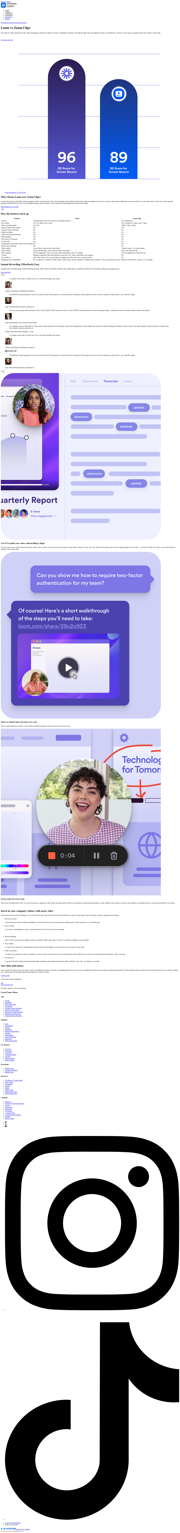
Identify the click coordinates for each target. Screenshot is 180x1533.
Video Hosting (10, 1058)
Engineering (9, 1026)
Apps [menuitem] (7, 11)
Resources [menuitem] (9, 15)
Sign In (3, 23)
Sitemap (7, 1117)
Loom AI (8, 1049)
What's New (9, 1090)
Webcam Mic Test (11, 1092)
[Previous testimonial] (3, 274)
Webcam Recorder (11, 1041)
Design (7, 1028)
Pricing (7, 1001)
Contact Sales (22, 23)
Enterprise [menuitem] (8, 17)
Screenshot (8, 1006)
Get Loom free (6, 272)
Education (8, 1039)
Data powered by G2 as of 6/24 (15, 192)
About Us (8, 1102)
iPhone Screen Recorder (13, 1014)
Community (9, 1084)
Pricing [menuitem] (7, 19)
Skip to (6, 2)
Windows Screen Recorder (14, 1012)
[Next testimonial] (3, 371)
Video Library (9, 1060)
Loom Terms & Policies (13, 1523)
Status (7, 1088)
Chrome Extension (11, 1070)
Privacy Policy (10, 1118)
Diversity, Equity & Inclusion (14, 1103)
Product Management (12, 1031)
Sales (6, 1024)
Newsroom (8, 1107)
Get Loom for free (12, 23)
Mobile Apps (9, 1072)
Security (7, 1056)
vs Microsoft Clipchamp (13, 1115)
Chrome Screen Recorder (13, 1008)
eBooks (7, 1086)
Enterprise (8, 1051)
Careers (7, 1105)
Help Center (9, 1082)
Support (7, 1033)
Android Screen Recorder (13, 1016)
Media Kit (8, 1109)
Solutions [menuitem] (8, 13)
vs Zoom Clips (10, 1113)
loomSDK (8, 1003)
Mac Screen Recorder (12, 1010)
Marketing (8, 1029)
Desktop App (9, 1068)
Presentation (9, 1035)
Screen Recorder (10, 1004)
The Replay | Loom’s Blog (13, 1080)
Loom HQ (8, 1053)
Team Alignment (10, 1037)
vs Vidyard (8, 1111)
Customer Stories (10, 1055)
